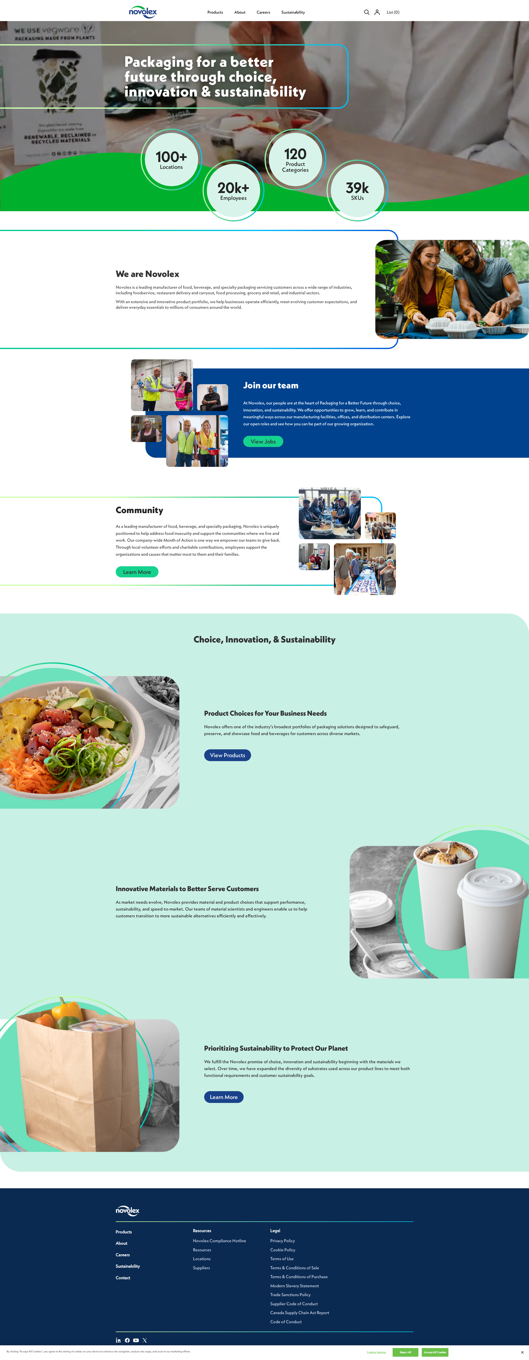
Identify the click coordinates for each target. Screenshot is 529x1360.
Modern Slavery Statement (294, 1285)
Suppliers (201, 1268)
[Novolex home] (128, 1211)
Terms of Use (282, 1258)
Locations (202, 1258)
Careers (263, 12)
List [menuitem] (393, 12)
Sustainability (293, 12)
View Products (227, 755)
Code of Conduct (286, 1321)
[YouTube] (136, 1340)
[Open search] (367, 12)
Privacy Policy (282, 1240)
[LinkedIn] (119, 1340)
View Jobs (263, 441)
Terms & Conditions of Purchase (299, 1276)
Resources (202, 1250)
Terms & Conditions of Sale (294, 1268)
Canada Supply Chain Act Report (299, 1312)
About (239, 12)
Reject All (405, 1352)
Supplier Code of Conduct (294, 1303)
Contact (123, 1277)
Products (215, 12)
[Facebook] (127, 1340)
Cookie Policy (282, 1250)
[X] (145, 1340)
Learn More (137, 572)
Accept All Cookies (435, 1352)
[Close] (522, 1352)
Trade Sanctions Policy (290, 1294)
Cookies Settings (376, 1352)
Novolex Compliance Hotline (219, 1240)
